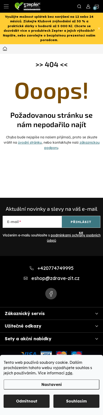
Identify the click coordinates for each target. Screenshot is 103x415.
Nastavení (51, 384)
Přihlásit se (81, 224)
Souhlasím (76, 401)
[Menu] (6, 6)
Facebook (51, 293)
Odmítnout (26, 401)
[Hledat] (79, 6)
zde (68, 373)
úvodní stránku (30, 142)
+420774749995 (55, 268)
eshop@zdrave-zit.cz (55, 278)
